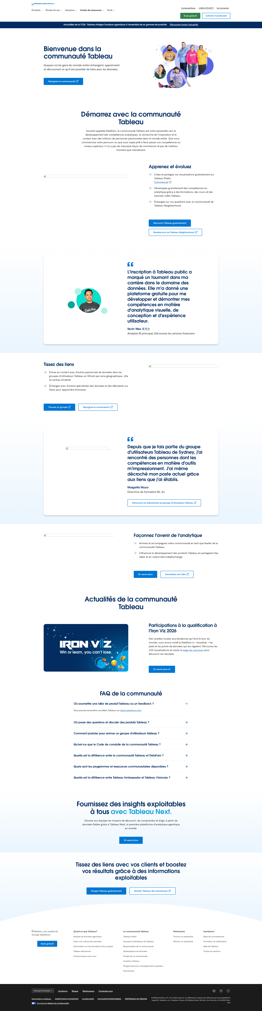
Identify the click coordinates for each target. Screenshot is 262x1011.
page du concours (193, 650)
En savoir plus (145, 574)
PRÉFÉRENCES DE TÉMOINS (136, 999)
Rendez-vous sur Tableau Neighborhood (173, 232)
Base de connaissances (213, 936)
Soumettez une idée (175, 574)
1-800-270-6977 (206, 8)
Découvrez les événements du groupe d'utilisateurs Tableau (162, 502)
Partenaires (179, 931)
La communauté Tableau (136, 931)
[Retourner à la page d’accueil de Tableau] (43, 4)
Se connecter (223, 8)
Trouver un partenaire (183, 936)
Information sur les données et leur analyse (93, 946)
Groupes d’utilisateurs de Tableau (138, 941)
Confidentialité (88, 999)
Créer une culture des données (87, 941)
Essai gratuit (190, 15)
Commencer (161, 182)
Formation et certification (215, 941)
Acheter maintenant (216, 15)
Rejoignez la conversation (96, 407)
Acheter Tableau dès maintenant (151, 890)
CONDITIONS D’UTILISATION (66, 999)
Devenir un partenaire (183, 941)
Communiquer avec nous (84, 956)
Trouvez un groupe (57, 407)
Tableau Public (130, 936)
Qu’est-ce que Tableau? (85, 931)
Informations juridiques (41, 999)
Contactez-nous (188, 8)
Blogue (75, 991)
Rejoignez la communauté (61, 81)
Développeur (88, 991)
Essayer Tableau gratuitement (106, 890)
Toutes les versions (211, 951)
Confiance (62, 991)
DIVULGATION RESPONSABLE (109, 999)
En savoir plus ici (161, 669)
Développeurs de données (135, 951)
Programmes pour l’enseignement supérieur (143, 966)
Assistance (208, 931)
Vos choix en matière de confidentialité (53, 1003)
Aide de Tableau (210, 946)
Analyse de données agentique (87, 936)
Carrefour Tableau (131, 961)
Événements (128, 971)
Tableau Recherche (82, 951)
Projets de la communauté (135, 956)
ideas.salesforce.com (130, 710)
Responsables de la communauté (138, 946)
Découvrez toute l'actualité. (184, 24)
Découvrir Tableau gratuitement (169, 223)
